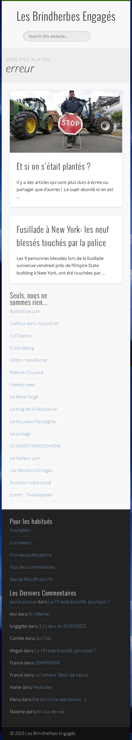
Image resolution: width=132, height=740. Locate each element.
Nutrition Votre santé (30, 482)
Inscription (20, 530)
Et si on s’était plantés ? (54, 166)
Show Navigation (105, 60)
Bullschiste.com (25, 311)
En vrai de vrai (50, 711)
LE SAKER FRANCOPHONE (35, 446)
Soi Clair (44, 638)
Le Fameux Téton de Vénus (61, 675)
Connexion (20, 542)
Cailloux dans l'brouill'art (34, 323)
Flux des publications (30, 555)
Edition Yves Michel (28, 360)
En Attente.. (40, 614)
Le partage (20, 434)
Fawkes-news (23, 384)
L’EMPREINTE (47, 663)
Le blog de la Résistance (33, 409)
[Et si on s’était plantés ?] (66, 122)
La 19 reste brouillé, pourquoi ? (79, 602)
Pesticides (42, 687)
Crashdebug (22, 348)
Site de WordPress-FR (31, 579)
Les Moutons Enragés (31, 470)
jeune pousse (23, 602)
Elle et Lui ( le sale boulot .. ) (59, 699)
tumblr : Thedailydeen (31, 495)
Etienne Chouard (26, 372)
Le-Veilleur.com (25, 458)
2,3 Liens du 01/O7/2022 (62, 626)
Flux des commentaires (32, 567)
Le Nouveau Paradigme (33, 421)
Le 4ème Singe (24, 397)
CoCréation (21, 336)
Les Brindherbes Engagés (66, 16)
